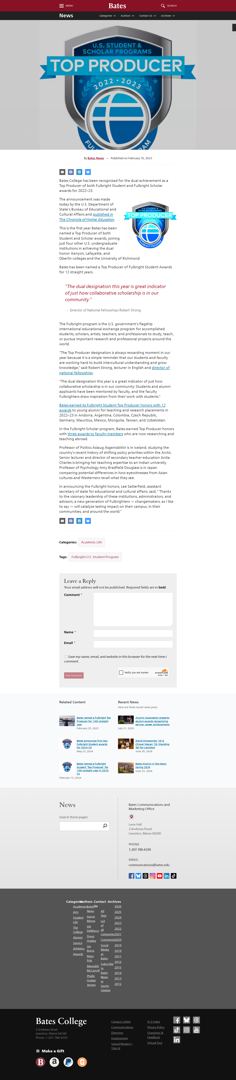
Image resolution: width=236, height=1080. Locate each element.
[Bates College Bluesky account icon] (186, 1020)
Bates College (61, 1021)
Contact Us (145, 15)
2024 (118, 917)
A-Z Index (153, 1021)
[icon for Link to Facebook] (131, 876)
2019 (118, 945)
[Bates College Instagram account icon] (186, 1029)
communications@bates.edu (149, 865)
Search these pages (73, 817)
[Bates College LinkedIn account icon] (176, 1039)
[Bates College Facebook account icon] (176, 1020)
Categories (105, 15)
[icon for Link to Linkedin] (166, 876)
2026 (118, 906)
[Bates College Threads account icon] (196, 1020)
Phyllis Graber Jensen (91, 980)
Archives (166, 15)
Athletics (78, 948)
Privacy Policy (155, 1027)
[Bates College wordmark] (117, 6)
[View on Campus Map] (131, 816)
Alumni (78, 937)
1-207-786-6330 (140, 849)
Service (77, 943)
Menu (69, 5)
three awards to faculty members (95, 434)
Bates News (96, 158)
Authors (125, 15)
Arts (75, 912)
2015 (118, 967)
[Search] (105, 826)
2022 (118, 928)
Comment (73, 595)
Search (172, 5)
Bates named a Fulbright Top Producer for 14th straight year (94, 721)
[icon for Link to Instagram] (152, 876)
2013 (118, 978)
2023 (118, 923)
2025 (118, 912)
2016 (118, 962)
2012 (118, 984)
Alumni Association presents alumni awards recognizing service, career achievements (152, 721)
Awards (78, 954)
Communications (122, 1027)
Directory (117, 1033)
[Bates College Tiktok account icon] (176, 1029)
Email (69, 643)
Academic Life (91, 542)
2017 (118, 956)
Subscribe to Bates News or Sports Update (107, 977)
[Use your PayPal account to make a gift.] (68, 1062)
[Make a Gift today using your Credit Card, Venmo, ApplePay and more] (40, 1062)
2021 (118, 934)
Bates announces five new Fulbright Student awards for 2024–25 (92, 744)
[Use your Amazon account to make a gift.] (54, 1062)
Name (70, 632)
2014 (118, 973)
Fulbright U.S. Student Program (95, 557)
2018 (118, 951)
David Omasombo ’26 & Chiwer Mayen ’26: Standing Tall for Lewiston (152, 744)
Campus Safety (121, 1021)
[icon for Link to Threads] (145, 876)
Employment (119, 1038)
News (66, 15)
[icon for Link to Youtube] (159, 876)
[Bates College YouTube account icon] (196, 1029)
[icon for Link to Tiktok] (173, 876)
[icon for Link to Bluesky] (138, 876)
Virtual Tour (154, 1043)
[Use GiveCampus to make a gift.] (82, 1062)
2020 (118, 940)
